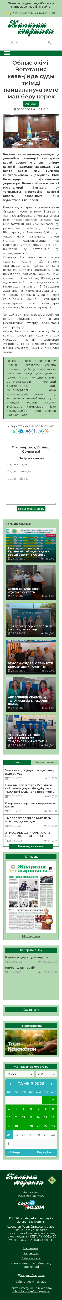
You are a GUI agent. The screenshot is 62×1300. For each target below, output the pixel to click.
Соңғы (17, 762)
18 (16, 1126)
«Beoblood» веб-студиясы (31, 1291)
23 (53, 1126)
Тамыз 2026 (31, 1083)
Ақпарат (31, 103)
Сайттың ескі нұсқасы (31, 1281)
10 (9, 1117)
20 (31, 1126)
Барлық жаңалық (31, 846)
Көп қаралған (45, 762)
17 (9, 1126)
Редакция (31, 1253)
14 (38, 1117)
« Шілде (14, 1152)
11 (16, 1117)
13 (31, 1117)
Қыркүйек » (45, 1152)
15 (45, 1117)
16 (53, 1117)
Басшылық (31, 1248)
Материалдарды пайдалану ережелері (31, 1265)
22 (46, 1126)
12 (23, 1117)
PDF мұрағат (31, 936)
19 (23, 1126)
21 (38, 1126)
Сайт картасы (31, 1258)
